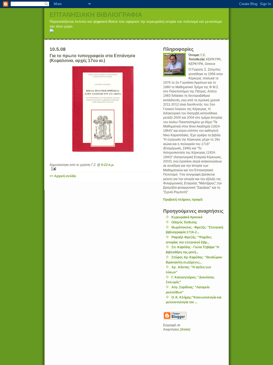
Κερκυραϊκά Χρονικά (186, 217)
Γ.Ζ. (203, 55)
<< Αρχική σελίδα (63, 176)
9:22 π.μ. (107, 164)
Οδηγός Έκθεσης (184, 222)
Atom (185, 329)
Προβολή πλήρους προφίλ (183, 199)
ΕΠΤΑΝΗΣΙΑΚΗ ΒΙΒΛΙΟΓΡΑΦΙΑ (96, 14)
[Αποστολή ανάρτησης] (103, 168)
